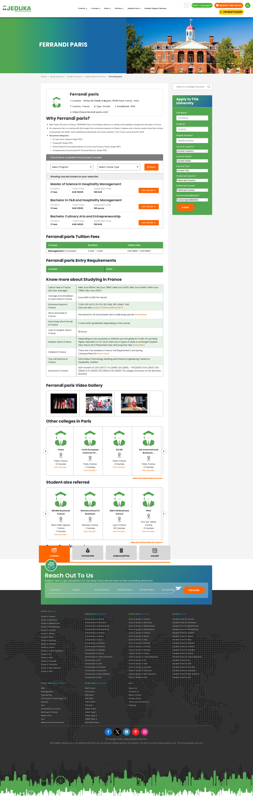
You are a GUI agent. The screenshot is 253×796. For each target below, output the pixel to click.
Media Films (46, 715)
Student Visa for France (183, 619)
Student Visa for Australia (184, 670)
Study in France (48, 616)
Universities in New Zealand (97, 674)
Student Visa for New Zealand (186, 674)
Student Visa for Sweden (184, 650)
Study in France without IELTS (107, 307)
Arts (43, 705)
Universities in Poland (95, 643)
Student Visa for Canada (184, 667)
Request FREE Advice (230, 5)
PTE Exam (89, 705)
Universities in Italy (93, 640)
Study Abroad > (58, 76)
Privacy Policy (135, 698)
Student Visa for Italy (182, 640)
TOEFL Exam (90, 702)
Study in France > (76, 76)
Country (81, 8)
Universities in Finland (95, 646)
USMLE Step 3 (91, 719)
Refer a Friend (135, 695)
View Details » (60, 470)
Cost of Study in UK (137, 660)
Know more (103, 353)
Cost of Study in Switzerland (141, 629)
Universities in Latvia (94, 653)
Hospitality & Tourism (51, 709)
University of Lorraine (149, 512)
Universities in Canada (95, 667)
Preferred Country (186, 175)
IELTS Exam (90, 691)
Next (163, 451)
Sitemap (133, 705)
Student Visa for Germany (184, 622)
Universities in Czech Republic (99, 657)
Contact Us (134, 691)
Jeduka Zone (132, 8)
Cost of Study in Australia (140, 670)
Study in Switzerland (50, 627)
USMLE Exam (90, 709)
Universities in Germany (96, 622)
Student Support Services (155, 8)
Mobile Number (184, 135)
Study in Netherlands (50, 623)
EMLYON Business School (90, 512)
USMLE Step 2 (91, 715)
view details (147, 190)
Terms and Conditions (139, 702)
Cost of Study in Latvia (139, 653)
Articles (118, 8)
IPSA (119, 510)
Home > (45, 76)
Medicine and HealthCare (52, 722)
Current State (184, 156)
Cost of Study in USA (138, 664)
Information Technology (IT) (54, 698)
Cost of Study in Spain (139, 636)
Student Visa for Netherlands (186, 626)
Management (47, 691)
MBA (43, 688)
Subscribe (194, 590)
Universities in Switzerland (97, 629)
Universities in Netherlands (97, 626)
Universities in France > (96, 76)
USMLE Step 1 (90, 712)
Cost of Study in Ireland (139, 633)
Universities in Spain (94, 636)
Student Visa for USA (182, 664)
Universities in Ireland (95, 633)
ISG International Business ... (119, 451)
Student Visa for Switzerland (185, 629)
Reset (152, 167)
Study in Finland (48, 640)
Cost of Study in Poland (139, 643)
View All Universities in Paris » (148, 478)
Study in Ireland (48, 630)
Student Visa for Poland (183, 643)
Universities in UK (93, 660)
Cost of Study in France (139, 619)
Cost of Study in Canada (140, 667)
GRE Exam (89, 695)
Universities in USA (93, 664)
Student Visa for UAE (182, 677)
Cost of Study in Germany (140, 622)
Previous (45, 451)
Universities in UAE (93, 677)
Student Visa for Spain (183, 636)
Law (43, 719)
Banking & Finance (49, 712)
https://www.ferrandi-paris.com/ (90, 112)
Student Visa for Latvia (183, 653)
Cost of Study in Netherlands (142, 626)
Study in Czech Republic (52, 651)
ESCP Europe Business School (149, 451)
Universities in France (94, 619)
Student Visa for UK (181, 660)
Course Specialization (188, 195)
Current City (183, 166)
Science (44, 702)
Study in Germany (49, 620)
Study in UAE (46, 671)
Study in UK (46, 654)
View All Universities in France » (147, 542)
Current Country (185, 146)
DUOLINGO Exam (92, 722)
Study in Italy (47, 637)
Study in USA (47, 657)
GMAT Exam (90, 688)
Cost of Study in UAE (138, 677)
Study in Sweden (48, 644)
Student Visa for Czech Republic (187, 657)
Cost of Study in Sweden (140, 650)
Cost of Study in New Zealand (142, 674)
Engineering (46, 695)
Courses (94, 8)
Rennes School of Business (60, 512)
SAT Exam (89, 698)
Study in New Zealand (51, 668)
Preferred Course (185, 185)
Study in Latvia (48, 647)
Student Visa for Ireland (183, 633)
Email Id (180, 124)
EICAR (90, 449)
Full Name (182, 112)
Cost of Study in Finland (140, 646)
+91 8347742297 (232, 12)
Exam (106, 8)
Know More (141, 314)
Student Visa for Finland (183, 646)
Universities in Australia (95, 670)
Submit (185, 207)
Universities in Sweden (95, 650)
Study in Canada (48, 661)
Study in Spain (48, 633)
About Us (133, 688)
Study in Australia (49, 664)
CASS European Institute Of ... (60, 451)
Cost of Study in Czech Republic (143, 657)
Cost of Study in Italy (138, 640)
